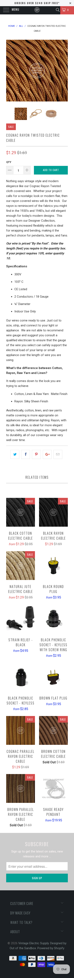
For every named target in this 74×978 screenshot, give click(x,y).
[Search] (57, 9)
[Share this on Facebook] (25, 454)
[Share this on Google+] (47, 454)
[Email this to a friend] (57, 454)
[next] (64, 70)
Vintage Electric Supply (33, 943)
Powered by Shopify (50, 948)
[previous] (10, 70)
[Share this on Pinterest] (36, 454)
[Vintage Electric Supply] (37, 10)
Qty (8, 162)
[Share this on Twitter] (14, 454)
